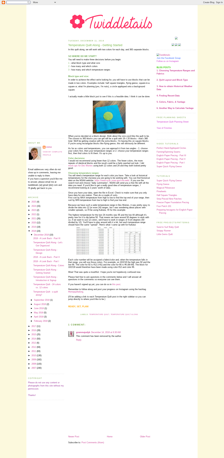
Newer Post (73, 436)
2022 (34, 214)
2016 (34, 330)
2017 (34, 326)
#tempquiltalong (75, 291)
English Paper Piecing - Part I (171, 162)
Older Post (145, 436)
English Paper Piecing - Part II (171, 159)
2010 (34, 355)
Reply (78, 340)
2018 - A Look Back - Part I (46, 261)
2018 (34, 231)
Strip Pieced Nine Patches (169, 199)
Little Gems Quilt (165, 234)
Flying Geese (163, 184)
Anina (49, 147)
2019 (34, 227)
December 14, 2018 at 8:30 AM (106, 332)
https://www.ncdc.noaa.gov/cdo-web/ (112, 180)
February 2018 (41, 321)
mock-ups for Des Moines (80, 165)
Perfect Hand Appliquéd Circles (171, 148)
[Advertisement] (46, 86)
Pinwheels (161, 191)
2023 (34, 210)
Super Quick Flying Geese (169, 166)
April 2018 (39, 316)
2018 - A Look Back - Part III (46, 238)
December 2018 (42, 235)
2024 (34, 206)
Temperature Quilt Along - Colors (48, 265)
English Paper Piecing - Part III (171, 155)
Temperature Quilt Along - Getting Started (95, 45)
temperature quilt (99, 314)
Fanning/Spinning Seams (168, 152)
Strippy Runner (164, 230)
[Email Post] (109, 310)
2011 (34, 351)
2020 (34, 222)
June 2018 (39, 308)
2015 (34, 334)
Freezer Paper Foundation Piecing (173, 202)
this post (116, 284)
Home (109, 436)
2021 (34, 218)
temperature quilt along (124, 314)
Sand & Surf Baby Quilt (168, 227)
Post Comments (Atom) (92, 442)
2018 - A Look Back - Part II (46, 257)
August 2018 (40, 304)
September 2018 (42, 300)
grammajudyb (83, 332)
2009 (34, 359)
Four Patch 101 (164, 206)
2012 (34, 347)
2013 (34, 343)
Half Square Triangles (167, 195)
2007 (34, 368)
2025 (34, 202)
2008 (34, 364)
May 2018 (39, 312)
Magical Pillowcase (166, 188)
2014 (34, 338)
